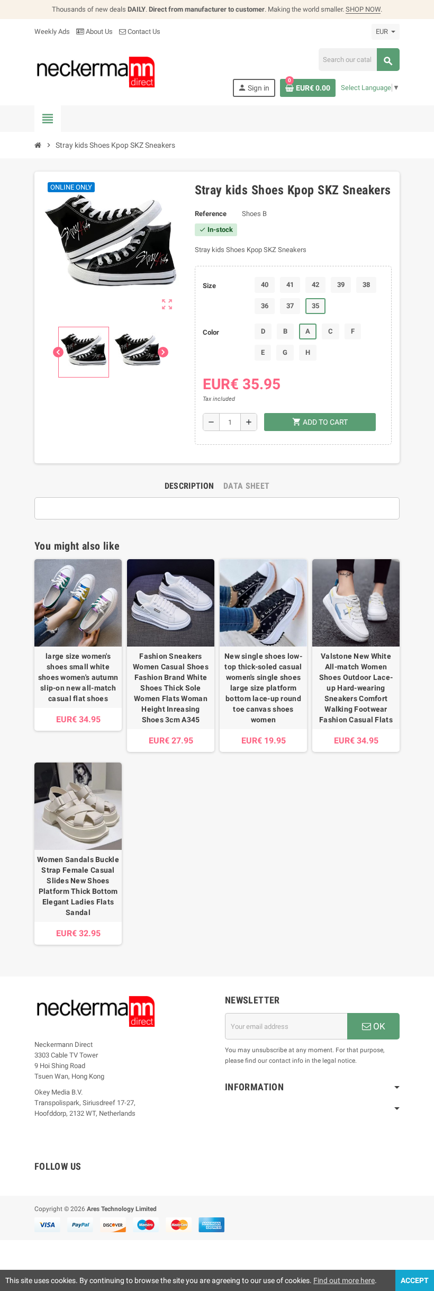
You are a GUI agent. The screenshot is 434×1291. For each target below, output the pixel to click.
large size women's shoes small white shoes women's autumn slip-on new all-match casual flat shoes (78, 677)
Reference (211, 214)
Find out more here (344, 1280)
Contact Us (143, 31)
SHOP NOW (363, 9)
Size (209, 286)
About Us (98, 31)
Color (211, 332)
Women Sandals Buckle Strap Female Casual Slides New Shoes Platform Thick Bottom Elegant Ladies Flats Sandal (78, 886)
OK (378, 1026)
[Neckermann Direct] (96, 72)
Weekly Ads (52, 31)
